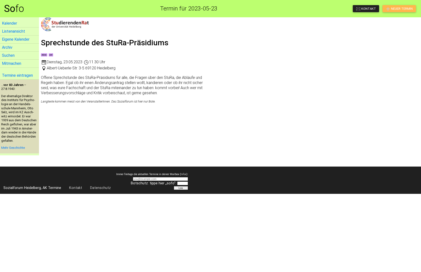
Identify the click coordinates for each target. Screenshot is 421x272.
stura (44, 55)
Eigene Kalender (15, 39)
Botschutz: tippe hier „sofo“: (153, 183)
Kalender (9, 23)
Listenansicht (13, 31)
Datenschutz (100, 188)
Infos (183, 174)
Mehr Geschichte (13, 148)
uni (50, 55)
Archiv (7, 47)
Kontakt (75, 188)
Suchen (8, 55)
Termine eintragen (17, 75)
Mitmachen (11, 63)
